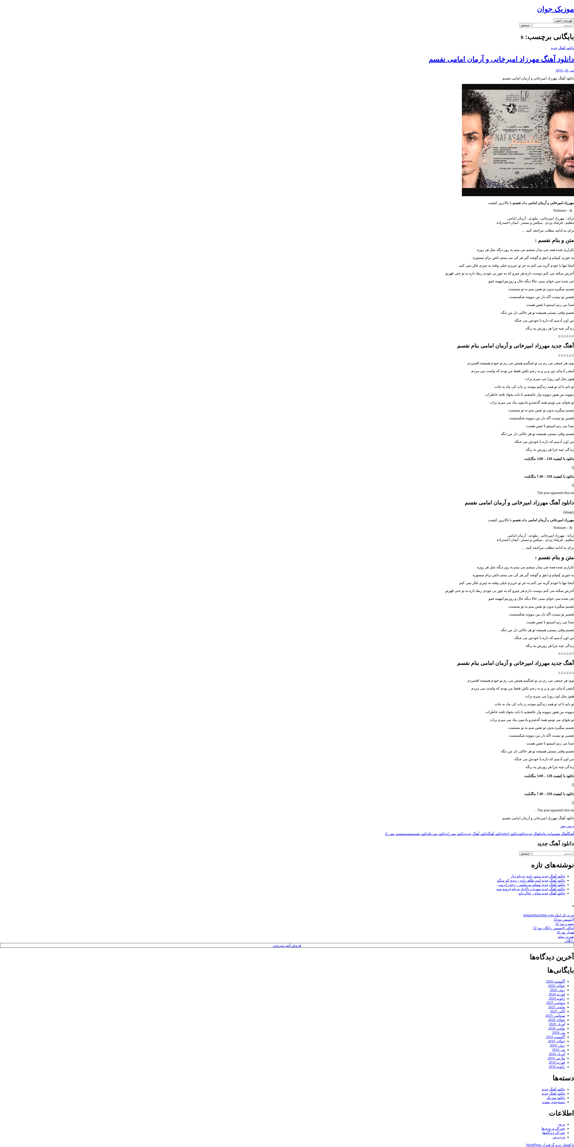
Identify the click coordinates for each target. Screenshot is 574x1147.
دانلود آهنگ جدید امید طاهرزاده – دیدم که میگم (531, 880)
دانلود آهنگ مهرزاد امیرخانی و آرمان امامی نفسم (501, 59)
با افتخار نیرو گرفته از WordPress (550, 1145)
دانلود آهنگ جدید (562, 48)
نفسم (408, 834)
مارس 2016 (556, 1058)
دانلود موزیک (437, 834)
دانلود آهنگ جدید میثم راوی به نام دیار (538, 876)
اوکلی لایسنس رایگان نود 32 (553, 928)
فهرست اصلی (563, 20)
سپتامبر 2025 (555, 1015)
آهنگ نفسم (560, 834)
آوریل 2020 (557, 1024)
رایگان (569, 941)
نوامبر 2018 (556, 1028)
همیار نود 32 (565, 932)
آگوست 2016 (555, 1037)
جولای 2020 (556, 1020)
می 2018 (558, 1033)
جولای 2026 (556, 986)
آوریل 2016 (557, 1054)
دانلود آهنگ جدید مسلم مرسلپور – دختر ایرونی (531, 885)
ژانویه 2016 (557, 1067)
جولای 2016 (556, 1041)
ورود (561, 1124)
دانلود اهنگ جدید (553, 1093)
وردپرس (558, 1137)
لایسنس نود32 (564, 919)
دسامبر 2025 (555, 1003)
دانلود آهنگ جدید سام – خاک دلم (541, 893)
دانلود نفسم (420, 834)
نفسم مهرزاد (394, 834)
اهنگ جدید (533, 834)
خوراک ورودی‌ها (553, 1128)
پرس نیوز (567, 826)
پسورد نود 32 (564, 924)
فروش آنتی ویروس (287, 945)
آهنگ (571, 834)
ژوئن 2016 (557, 1045)
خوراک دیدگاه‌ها (553, 1133)
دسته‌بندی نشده (553, 1102)
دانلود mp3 (510, 834)
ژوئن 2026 (557, 990)
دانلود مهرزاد (455, 834)
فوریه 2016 (557, 1062)
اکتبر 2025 (557, 1011)
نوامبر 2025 (556, 1007)
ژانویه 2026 (557, 998)
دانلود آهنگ (495, 834)
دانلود (522, 834)
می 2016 (558, 1050)
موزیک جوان (555, 9)
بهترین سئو (566, 936)
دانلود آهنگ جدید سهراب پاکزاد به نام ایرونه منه (530, 889)
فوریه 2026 (557, 994)
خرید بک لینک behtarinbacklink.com (548, 915)
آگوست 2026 (555, 981)
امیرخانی (546, 834)
